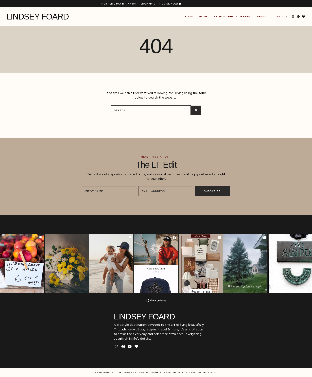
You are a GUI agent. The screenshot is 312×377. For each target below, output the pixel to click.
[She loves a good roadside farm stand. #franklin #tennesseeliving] (22, 262)
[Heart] (303, 16)
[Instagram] (293, 16)
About (262, 16)
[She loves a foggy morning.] (245, 262)
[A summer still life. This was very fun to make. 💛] (67, 262)
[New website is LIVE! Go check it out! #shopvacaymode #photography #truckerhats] (156, 262)
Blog (203, 16)
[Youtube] (130, 346)
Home (189, 16)
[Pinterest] (298, 16)
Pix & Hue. (210, 372)
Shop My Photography (232, 16)
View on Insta (158, 300)
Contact (281, 16)
